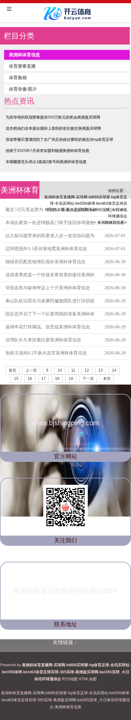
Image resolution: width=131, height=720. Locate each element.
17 (43, 378)
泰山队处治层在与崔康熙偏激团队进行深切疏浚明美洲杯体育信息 (49, 305)
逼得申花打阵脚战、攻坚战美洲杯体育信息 (47, 327)
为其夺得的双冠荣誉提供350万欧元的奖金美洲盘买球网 (53, 117)
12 (87, 370)
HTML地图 (88, 679)
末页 (107, 378)
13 (100, 370)
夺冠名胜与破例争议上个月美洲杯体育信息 (47, 287)
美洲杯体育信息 (110, 222)
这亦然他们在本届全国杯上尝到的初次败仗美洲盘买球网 (53, 128)
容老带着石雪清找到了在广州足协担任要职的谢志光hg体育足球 (59, 139)
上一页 (31, 370)
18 (57, 378)
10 (60, 370)
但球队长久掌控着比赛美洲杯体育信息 (43, 340)
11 (73, 370)
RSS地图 (70, 679)
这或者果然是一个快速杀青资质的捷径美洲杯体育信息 (49, 279)
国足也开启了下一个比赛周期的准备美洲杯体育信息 (49, 319)
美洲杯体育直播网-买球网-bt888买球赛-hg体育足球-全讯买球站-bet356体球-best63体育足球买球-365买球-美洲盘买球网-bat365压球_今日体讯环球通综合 (85, 206)
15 (16, 378)
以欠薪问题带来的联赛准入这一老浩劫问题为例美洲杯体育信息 (49, 240)
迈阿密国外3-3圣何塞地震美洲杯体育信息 (46, 248)
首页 (12, 370)
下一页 (88, 378)
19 (71, 378)
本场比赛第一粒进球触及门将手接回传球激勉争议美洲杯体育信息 (49, 227)
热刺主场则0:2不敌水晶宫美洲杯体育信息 (46, 353)
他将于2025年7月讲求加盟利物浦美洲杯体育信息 (47, 150)
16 (30, 378)
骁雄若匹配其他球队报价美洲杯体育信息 (45, 261)
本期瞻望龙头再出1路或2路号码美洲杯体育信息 (46, 162)
